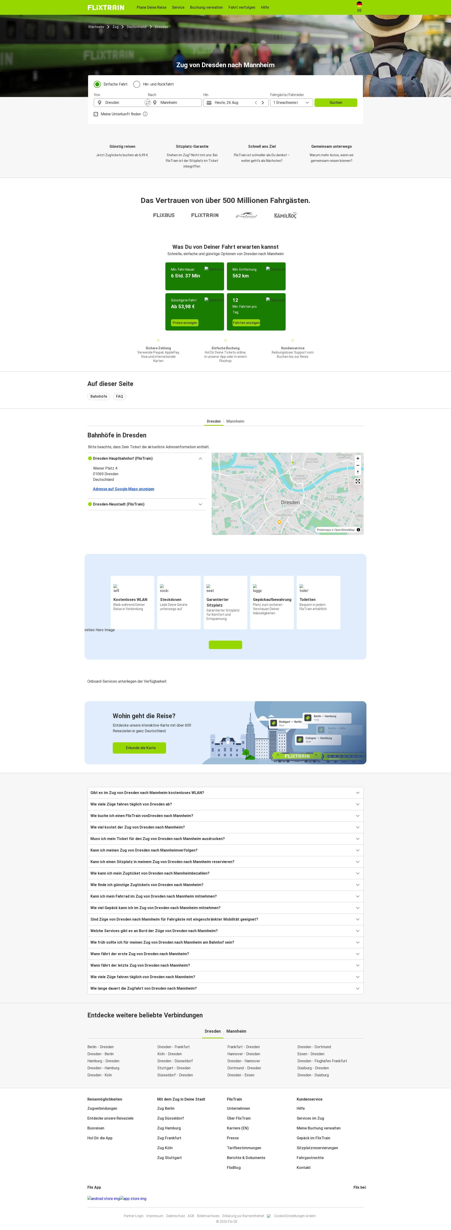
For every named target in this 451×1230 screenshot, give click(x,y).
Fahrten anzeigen (246, 323)
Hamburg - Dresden (103, 1061)
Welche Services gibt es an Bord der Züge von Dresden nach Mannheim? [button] (154, 931)
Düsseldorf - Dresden (175, 1075)
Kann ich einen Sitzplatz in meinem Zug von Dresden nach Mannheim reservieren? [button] (162, 862)
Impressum (154, 1216)
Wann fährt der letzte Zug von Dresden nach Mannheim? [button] (140, 965)
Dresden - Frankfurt (173, 1047)
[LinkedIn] (358, 1198)
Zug (115, 27)
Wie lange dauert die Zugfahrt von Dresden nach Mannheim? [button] (143, 988)
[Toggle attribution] (358, 530)
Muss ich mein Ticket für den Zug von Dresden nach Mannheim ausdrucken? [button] (157, 839)
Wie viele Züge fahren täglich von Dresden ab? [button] (131, 804)
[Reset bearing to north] (357, 472)
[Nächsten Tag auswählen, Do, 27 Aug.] (263, 102)
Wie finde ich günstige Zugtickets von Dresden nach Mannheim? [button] (146, 885)
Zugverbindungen (102, 1108)
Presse (233, 1138)
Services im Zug (310, 1118)
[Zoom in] (357, 458)
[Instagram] (355, 1198)
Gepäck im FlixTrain (313, 1138)
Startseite (96, 27)
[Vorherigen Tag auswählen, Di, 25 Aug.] (256, 102)
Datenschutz (175, 1216)
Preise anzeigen (185, 323)
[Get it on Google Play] (103, 1199)
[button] (146, 458)
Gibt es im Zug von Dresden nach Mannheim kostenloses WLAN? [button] (147, 792)
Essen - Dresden (310, 1054)
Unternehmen (238, 1108)
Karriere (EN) (238, 1128)
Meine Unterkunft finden (121, 114)
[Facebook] (354, 1198)
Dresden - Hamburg (103, 1068)
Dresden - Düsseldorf (175, 1061)
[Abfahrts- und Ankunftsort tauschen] (147, 102)
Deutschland (137, 27)
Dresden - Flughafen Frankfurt (322, 1061)
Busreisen (95, 1128)
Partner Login (134, 1216)
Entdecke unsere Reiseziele (110, 1118)
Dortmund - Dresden (244, 1068)
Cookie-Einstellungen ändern (295, 1216)
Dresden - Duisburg (313, 1075)
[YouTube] (357, 1198)
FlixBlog (234, 1167)
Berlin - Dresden (100, 1047)
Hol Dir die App (100, 1138)
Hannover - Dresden (243, 1054)
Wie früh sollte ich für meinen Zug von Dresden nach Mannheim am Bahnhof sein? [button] (162, 942)
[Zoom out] (357, 465)
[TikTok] (361, 1198)
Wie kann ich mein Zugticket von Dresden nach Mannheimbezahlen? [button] (150, 873)
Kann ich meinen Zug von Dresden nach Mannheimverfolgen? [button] (144, 850)
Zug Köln (165, 1148)
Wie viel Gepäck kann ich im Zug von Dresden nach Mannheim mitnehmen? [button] (155, 908)
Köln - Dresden (169, 1054)
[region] (288, 494)
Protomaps (324, 530)
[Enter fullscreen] (357, 481)
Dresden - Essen (240, 1075)
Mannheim (235, 421)
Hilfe (301, 1108)
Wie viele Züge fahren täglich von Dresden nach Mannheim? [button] (142, 977)
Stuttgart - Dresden (174, 1068)
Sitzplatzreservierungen (317, 1148)
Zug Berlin (166, 1108)
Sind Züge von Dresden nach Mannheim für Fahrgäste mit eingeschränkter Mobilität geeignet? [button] (174, 919)
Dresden (161, 27)
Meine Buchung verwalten (319, 1128)
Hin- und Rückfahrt (158, 84)
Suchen (336, 102)
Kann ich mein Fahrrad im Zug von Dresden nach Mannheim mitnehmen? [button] (153, 896)
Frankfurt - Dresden (243, 1047)
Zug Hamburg (169, 1128)
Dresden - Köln (99, 1075)
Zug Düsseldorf (170, 1118)
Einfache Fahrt (116, 84)
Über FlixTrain (239, 1118)
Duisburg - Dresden (313, 1068)
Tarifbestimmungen (244, 1148)
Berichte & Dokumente (246, 1158)
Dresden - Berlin (100, 1054)
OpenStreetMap (344, 530)
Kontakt (304, 1167)
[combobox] (125, 102)
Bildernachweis (208, 1216)
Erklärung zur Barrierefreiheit (243, 1216)
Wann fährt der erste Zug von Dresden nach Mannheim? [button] (139, 954)
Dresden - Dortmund (314, 1047)
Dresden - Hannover (243, 1061)
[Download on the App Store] (133, 1199)
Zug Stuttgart (169, 1158)
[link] (225, 732)
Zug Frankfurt (169, 1138)
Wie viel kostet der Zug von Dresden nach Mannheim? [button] (137, 827)
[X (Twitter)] (360, 1198)
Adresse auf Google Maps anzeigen (123, 489)
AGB (191, 1216)
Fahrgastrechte (310, 1158)
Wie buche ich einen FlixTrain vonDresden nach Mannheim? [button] (141, 816)
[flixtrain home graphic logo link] (106, 7)
